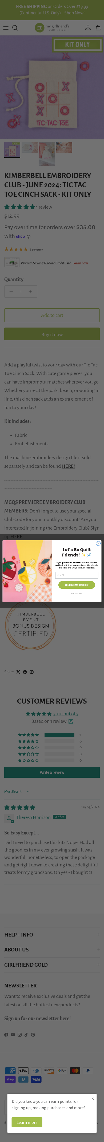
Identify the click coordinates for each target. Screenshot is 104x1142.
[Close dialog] (98, 543)
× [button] (92, 1098)
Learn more (27, 1122)
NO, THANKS (76, 593)
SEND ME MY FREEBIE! (77, 584)
